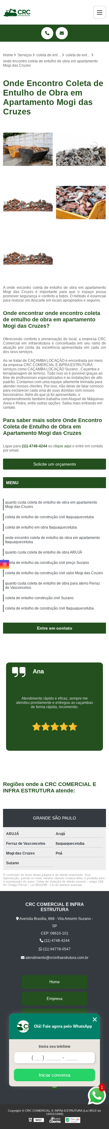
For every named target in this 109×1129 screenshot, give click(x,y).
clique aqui (62, 446)
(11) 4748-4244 (35, 446)
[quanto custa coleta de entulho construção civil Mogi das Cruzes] (81, 202)
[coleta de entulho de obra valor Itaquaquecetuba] (28, 202)
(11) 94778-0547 (56, 949)
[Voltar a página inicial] (17, 12)
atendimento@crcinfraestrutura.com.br (56, 958)
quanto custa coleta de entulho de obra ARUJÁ (43, 552)
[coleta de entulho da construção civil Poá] (28, 256)
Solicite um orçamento (54, 464)
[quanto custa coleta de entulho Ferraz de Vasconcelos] (81, 149)
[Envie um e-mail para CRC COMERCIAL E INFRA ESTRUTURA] (62, 33)
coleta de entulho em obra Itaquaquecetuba (41, 527)
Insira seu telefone (55, 1046)
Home (54, 982)
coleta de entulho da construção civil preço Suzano (47, 563)
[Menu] (99, 12)
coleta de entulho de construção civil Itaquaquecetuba (49, 517)
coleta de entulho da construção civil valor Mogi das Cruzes (54, 573)
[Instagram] (4, 564)
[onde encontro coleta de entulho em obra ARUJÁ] (28, 149)
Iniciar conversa (54, 1075)
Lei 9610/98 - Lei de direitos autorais (56, 884)
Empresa (54, 998)
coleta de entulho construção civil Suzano (39, 598)
